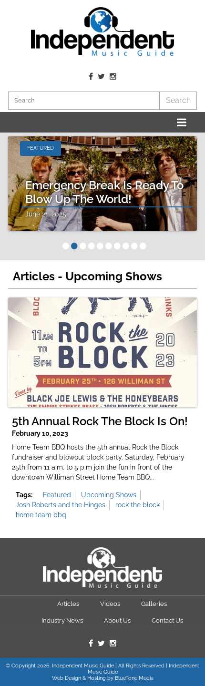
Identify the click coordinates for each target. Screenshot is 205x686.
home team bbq (41, 515)
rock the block (137, 505)
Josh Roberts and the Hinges (60, 505)
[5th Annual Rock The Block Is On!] (102, 352)
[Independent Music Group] (102, 31)
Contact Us (167, 620)
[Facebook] (91, 76)
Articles (68, 603)
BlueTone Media (134, 678)
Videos (110, 603)
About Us (117, 620)
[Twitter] (101, 76)
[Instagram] (113, 76)
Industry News (62, 620)
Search (178, 100)
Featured (57, 495)
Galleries (154, 603)
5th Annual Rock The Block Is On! (100, 421)
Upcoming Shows (108, 495)
